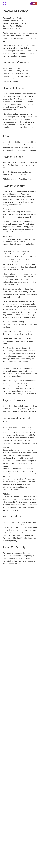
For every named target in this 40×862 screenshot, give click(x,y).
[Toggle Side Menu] (34, 3)
